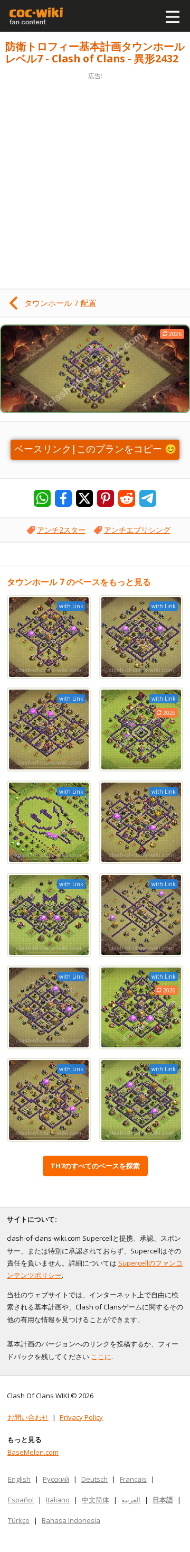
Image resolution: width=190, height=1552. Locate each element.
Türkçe (19, 1520)
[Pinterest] (105, 498)
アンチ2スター (61, 530)
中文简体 (95, 1499)
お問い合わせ (28, 1417)
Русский (56, 1479)
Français (133, 1479)
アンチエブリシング (137, 530)
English (19, 1479)
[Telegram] (147, 498)
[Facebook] (63, 498)
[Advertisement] (95, 177)
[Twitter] (84, 498)
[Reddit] (126, 498)
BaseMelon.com (33, 1452)
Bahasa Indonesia (71, 1520)
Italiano (58, 1499)
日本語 (163, 1499)
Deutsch (94, 1479)
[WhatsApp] (42, 498)
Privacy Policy (81, 1417)
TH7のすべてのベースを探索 (95, 1165)
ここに (101, 1356)
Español (21, 1499)
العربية (130, 1499)
